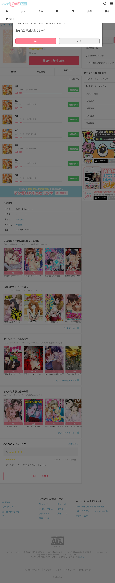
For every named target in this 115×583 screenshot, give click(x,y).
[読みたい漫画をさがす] (105, 3)
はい (35, 41)
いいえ (79, 41)
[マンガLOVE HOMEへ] (7, 11)
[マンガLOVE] (14, 4)
